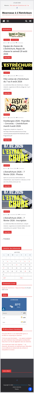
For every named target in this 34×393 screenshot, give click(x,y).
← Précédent (6, 239)
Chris (6, 43)
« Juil (4, 278)
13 (16, 265)
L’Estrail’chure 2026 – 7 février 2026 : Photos (14, 173)
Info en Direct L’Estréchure (12, 329)
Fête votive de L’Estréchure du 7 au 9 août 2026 (16, 80)
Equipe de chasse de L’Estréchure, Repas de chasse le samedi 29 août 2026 (15, 50)
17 (3, 268)
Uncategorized (14, 39)
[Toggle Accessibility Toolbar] (30, 389)
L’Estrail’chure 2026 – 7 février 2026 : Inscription (14, 219)
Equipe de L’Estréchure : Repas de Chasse (13, 288)
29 (25, 271)
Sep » (21, 278)
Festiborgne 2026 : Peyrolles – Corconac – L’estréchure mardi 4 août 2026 (16, 123)
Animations (6, 39)
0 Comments (20, 43)
